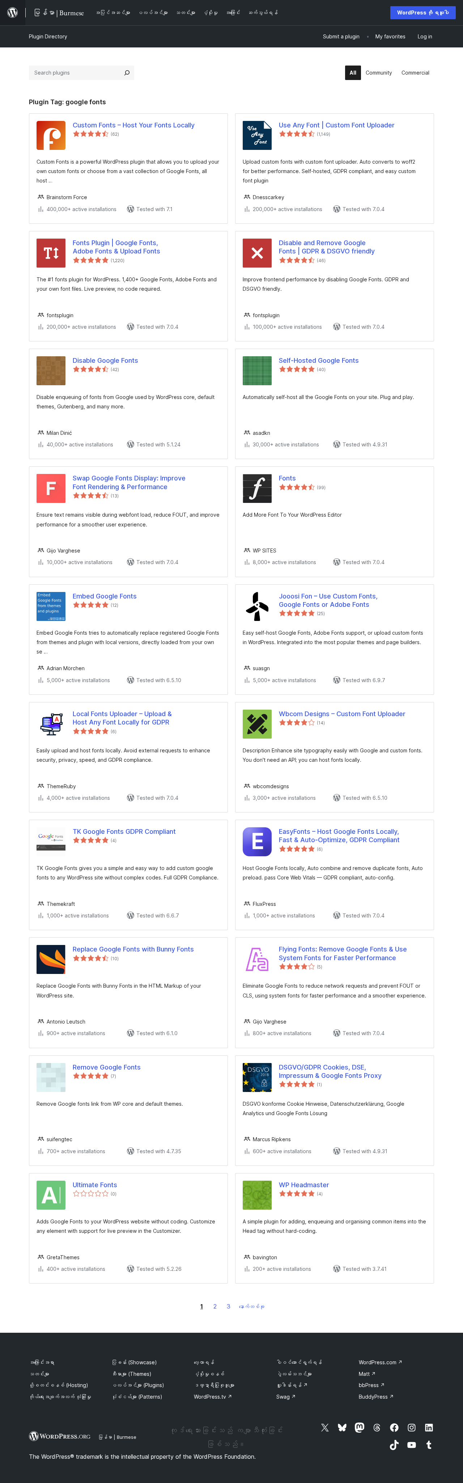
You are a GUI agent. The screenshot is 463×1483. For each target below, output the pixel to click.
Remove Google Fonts (107, 1067)
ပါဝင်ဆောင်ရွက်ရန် (299, 1362)
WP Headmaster (304, 1185)
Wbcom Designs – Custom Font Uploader (342, 714)
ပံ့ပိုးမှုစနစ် (209, 1374)
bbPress (372, 1385)
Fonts (287, 478)
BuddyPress (376, 1397)
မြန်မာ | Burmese (117, 1437)
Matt (367, 1374)
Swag (286, 1397)
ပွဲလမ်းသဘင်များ (294, 1374)
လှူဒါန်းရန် (292, 1385)
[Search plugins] (127, 73)
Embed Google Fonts (105, 596)
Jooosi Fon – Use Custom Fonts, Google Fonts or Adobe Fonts (328, 600)
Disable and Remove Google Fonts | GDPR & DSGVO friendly (327, 247)
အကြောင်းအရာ (41, 1362)
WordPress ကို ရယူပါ (423, 12)
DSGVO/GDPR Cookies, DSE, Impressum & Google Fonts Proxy (330, 1071)
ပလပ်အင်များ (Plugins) (137, 1385)
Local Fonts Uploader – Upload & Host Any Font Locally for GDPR (122, 718)
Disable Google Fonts (105, 360)
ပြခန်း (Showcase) (134, 1362)
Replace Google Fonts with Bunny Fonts (133, 949)
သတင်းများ (39, 1374)
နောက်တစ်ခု (251, 1306)
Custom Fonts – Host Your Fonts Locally (134, 125)
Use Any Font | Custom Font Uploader (337, 125)
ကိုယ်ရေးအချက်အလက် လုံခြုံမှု (60, 1397)
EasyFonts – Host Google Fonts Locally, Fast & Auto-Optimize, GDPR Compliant (339, 836)
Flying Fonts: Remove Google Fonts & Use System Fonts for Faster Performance (343, 953)
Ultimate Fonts (95, 1185)
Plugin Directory (48, 36)
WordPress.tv (213, 1397)
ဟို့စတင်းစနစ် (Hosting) (58, 1385)
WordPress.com (381, 1362)
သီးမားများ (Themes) (131, 1374)
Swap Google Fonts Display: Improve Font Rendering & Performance (129, 482)
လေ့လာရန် (204, 1362)
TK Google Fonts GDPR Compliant (124, 831)
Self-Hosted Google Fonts (319, 360)
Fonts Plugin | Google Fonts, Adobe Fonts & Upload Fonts (116, 247)
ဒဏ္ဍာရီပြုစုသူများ (214, 1385)
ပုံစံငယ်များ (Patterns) (136, 1397)
